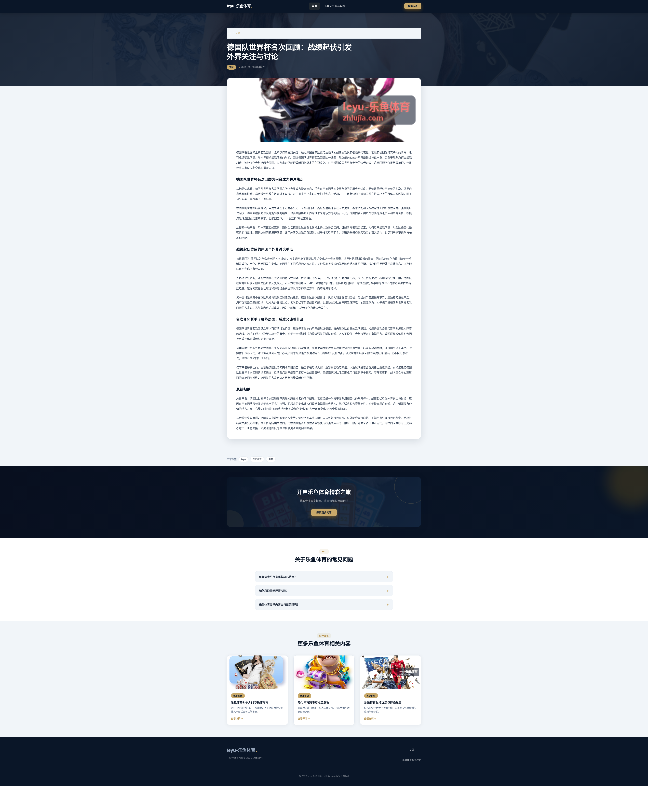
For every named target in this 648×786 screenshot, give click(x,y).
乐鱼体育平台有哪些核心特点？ (278, 577)
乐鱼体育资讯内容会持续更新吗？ (279, 604)
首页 (314, 6)
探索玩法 (412, 6)
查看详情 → (237, 718)
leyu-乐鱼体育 (239, 6)
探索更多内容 (324, 512)
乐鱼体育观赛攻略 (334, 6)
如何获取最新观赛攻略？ (274, 590)
